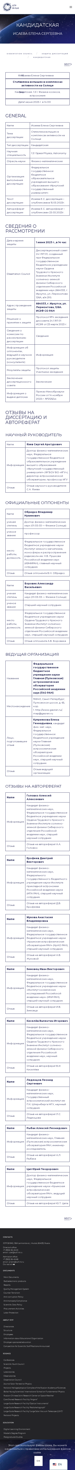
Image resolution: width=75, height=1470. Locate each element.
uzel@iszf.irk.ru (15, 1253)
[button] (71, 7)
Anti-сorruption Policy (13, 1297)
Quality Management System (16, 1289)
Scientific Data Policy (13, 1305)
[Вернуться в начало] (7, 7)
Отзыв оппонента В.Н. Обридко (44, 573)
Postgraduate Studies (13, 1437)
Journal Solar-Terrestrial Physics (18, 1384)
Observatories (10, 1376)
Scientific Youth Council (14, 1364)
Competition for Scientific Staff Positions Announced (27, 1346)
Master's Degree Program (15, 1433)
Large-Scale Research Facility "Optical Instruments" (26, 1404)
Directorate (9, 1327)
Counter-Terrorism (12, 1293)
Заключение (44, 381)
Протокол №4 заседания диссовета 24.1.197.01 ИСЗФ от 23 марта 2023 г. (52, 320)
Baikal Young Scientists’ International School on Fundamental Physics (34, 1392)
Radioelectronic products (15, 1281)
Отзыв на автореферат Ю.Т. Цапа (47, 1203)
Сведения (42, 335)
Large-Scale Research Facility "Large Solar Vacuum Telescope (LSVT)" (33, 1411)
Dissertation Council (13, 1380)
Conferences (9, 1360)
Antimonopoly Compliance (15, 1301)
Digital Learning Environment (17, 1429)
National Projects (11, 1415)
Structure (8, 1330)
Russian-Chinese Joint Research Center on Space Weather (29, 1396)
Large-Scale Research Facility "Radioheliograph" (24, 1408)
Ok (38, 1461)
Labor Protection (11, 1313)
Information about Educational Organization (23, 1338)
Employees (8, 1334)
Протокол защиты (47, 368)
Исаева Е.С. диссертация (46, 198)
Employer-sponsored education (17, 1342)
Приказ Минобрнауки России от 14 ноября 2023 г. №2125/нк (50, 395)
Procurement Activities (14, 1309)
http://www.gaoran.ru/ (48, 709)
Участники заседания (49, 371)
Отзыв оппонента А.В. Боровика (45, 640)
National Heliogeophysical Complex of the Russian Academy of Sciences (35, 1388)
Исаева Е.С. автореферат (47, 208)
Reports (7, 1285)
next (67, 64)
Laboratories (9, 1372)
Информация (44, 354)
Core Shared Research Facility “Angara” (21, 1400)
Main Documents (11, 1277)
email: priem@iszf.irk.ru (13, 1262)
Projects (7, 1368)
